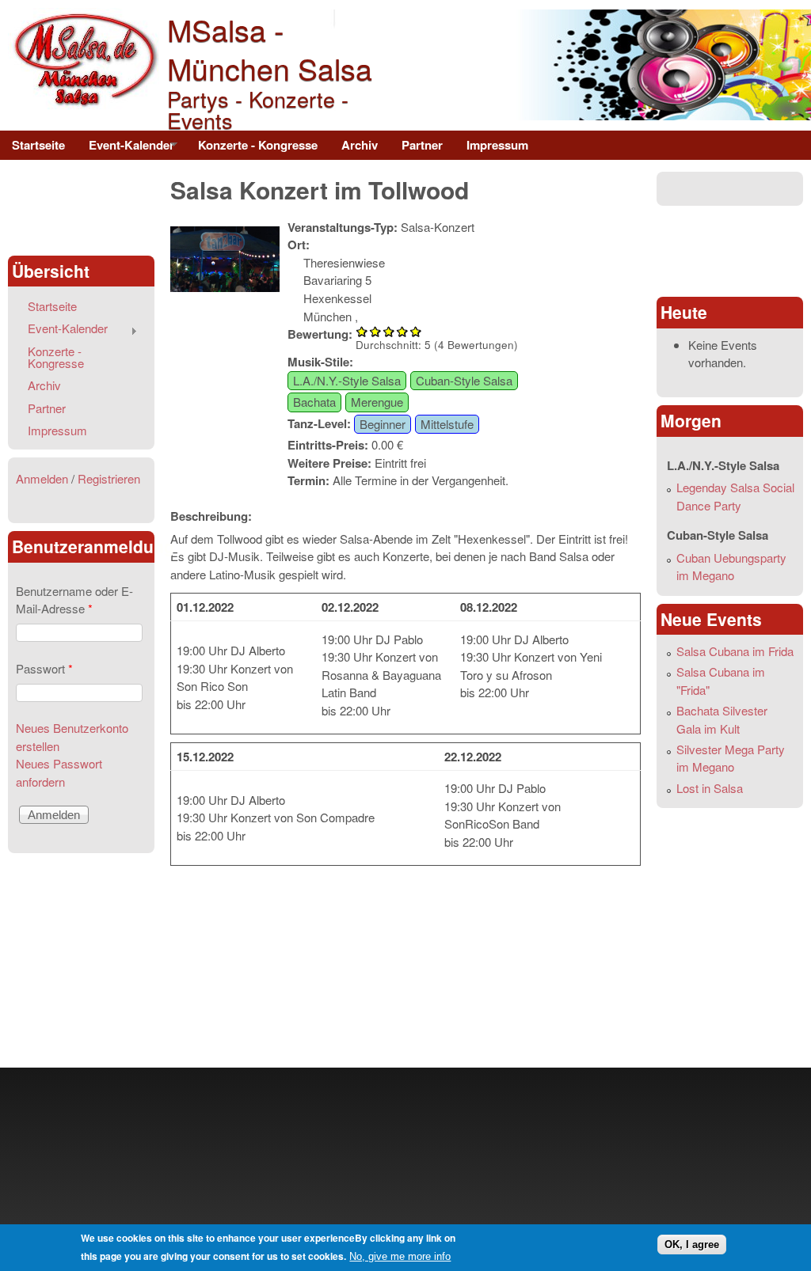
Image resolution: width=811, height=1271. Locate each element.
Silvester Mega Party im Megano (730, 758)
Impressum (497, 145)
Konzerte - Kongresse (258, 145)
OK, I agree (691, 1244)
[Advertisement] (81, 207)
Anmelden (42, 478)
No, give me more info (400, 1256)
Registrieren (109, 478)
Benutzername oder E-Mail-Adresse (74, 599)
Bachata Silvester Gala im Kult (721, 719)
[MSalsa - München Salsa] (83, 105)
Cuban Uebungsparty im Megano (731, 566)
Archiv (359, 145)
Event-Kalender (125, 148)
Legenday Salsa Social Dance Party (735, 496)
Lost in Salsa (709, 788)
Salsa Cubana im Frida (735, 651)
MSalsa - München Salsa (269, 48)
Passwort (44, 668)
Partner (422, 145)
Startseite (38, 145)
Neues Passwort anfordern (59, 772)
